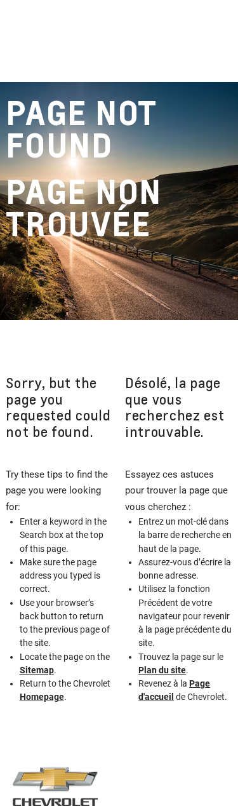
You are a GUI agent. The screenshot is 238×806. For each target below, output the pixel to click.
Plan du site (162, 670)
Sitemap (37, 670)
